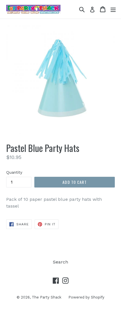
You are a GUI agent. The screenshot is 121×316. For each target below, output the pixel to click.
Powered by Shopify (86, 297)
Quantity (14, 172)
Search (60, 262)
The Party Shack (46, 297)
